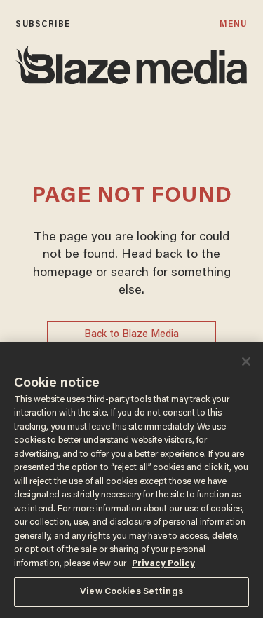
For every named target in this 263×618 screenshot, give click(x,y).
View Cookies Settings (131, 591)
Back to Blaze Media (131, 334)
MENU (233, 24)
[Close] (246, 361)
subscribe (42, 24)
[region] (131, 480)
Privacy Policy (163, 563)
